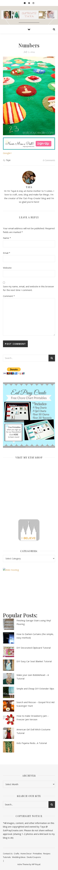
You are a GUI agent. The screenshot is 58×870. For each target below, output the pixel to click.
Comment (9, 295)
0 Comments (49, 160)
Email (6, 252)
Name (7, 237)
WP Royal (36, 864)
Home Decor (26, 853)
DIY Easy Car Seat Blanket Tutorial (34, 661)
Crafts (16, 853)
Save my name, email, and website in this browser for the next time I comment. (28, 288)
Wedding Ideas (19, 857)
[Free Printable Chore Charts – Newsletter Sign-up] (29, 415)
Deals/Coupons (34, 857)
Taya (8, 160)
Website (7, 267)
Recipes (46, 853)
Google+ (7, 153)
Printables (37, 853)
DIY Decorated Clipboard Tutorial (34, 647)
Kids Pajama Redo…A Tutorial (32, 743)
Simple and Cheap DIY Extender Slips (35, 688)
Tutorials (7, 857)
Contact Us (8, 853)
